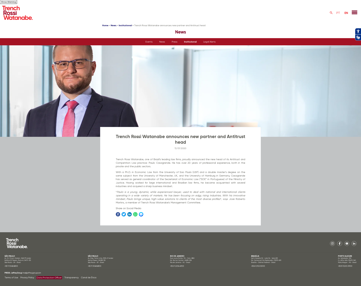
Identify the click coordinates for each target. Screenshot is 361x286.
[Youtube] (346, 243)
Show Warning (8, 2)
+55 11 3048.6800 (11, 266)
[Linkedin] (354, 243)
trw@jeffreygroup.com (32, 273)
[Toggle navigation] (354, 12)
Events (149, 41)
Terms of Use (11, 277)
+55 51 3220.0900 (345, 266)
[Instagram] (332, 243)
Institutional (125, 25)
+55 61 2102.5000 (258, 266)
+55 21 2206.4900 (177, 266)
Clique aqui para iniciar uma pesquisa (331, 13)
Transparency (71, 277)
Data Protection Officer (49, 277)
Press (174, 41)
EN (346, 13)
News (113, 25)
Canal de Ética (88, 277)
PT (338, 13)
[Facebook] (339, 243)
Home (105, 25)
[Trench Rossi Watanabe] (17, 13)
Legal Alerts (209, 41)
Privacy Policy (27, 277)
